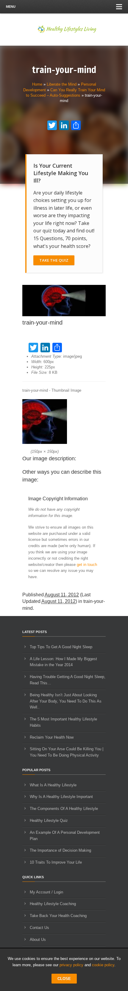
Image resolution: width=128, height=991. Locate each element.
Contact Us (39, 927)
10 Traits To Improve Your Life (56, 862)
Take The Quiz (53, 260)
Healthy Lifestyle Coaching (53, 904)
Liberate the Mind (62, 84)
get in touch (87, 564)
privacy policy (71, 965)
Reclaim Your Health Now (52, 737)
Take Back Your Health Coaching (58, 915)
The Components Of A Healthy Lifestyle (64, 808)
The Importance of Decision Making (60, 850)
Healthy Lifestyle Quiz (49, 820)
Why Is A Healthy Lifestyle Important (61, 796)
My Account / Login (46, 892)
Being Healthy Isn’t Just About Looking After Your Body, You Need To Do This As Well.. (66, 701)
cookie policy (103, 965)
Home (37, 84)
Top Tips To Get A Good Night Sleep (61, 647)
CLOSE (64, 978)
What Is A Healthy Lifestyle (53, 785)
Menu (10, 6)
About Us (38, 939)
